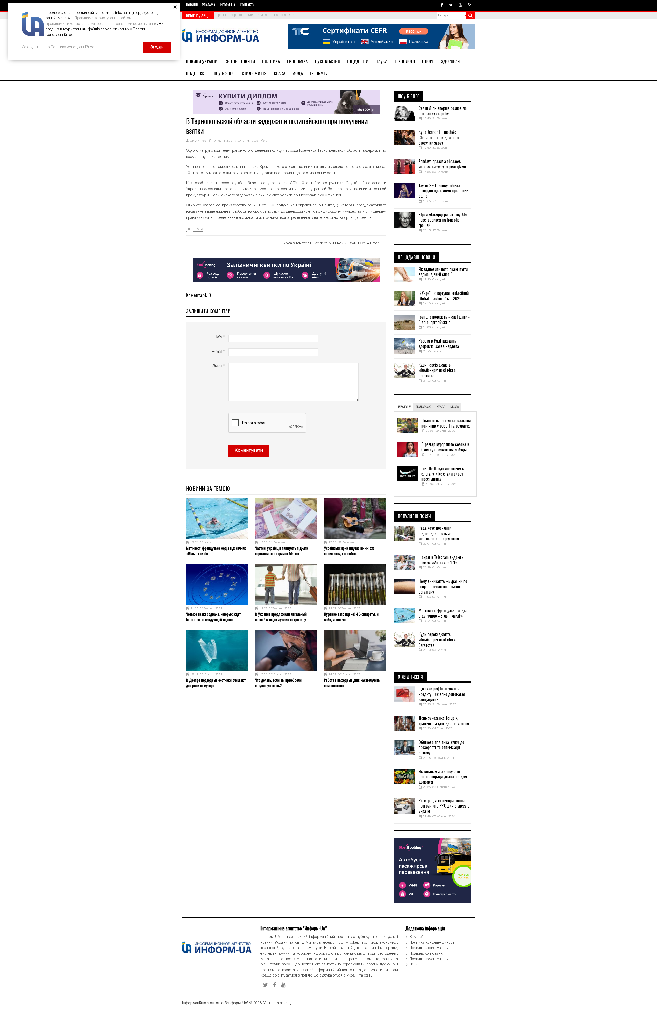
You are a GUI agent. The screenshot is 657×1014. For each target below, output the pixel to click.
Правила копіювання (427, 953)
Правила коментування (429, 959)
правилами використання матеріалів (77, 24)
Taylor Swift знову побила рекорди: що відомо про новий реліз (443, 191)
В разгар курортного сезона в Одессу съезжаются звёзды (445, 447)
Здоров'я (450, 61)
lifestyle (404, 407)
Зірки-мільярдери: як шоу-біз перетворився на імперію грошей (442, 220)
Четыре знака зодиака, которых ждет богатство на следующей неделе (213, 617)
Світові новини (240, 61)
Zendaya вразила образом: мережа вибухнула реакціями (442, 164)
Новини (192, 5)
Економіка (297, 61)
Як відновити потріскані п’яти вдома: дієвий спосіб (443, 272)
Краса (279, 73)
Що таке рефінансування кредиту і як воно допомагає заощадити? (442, 694)
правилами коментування (135, 24)
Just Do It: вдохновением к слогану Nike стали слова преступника (442, 474)
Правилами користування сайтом (103, 18)
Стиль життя (254, 73)
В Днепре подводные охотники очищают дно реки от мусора (216, 683)
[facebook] (442, 5)
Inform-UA (227, 5)
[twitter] (451, 5)
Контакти (247, 5)
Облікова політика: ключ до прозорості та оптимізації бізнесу (441, 748)
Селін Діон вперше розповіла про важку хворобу (443, 111)
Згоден (157, 47)
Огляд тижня (410, 677)
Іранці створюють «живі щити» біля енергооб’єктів (255, 15)
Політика (271, 61)
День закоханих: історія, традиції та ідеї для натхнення (444, 721)
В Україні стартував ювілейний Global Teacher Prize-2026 (444, 296)
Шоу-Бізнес (223, 73)
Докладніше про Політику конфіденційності (59, 47)
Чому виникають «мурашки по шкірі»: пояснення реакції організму (443, 587)
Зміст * (218, 366)
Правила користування (429, 948)
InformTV (319, 73)
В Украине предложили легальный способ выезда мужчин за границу (281, 617)
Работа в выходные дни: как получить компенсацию (352, 683)
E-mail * (218, 352)
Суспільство (327, 61)
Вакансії (416, 937)
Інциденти (358, 61)
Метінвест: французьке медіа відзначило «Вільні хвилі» (216, 551)
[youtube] (460, 5)
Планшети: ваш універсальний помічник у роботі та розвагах (446, 423)
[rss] (470, 5)
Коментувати (249, 450)
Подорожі (195, 73)
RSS (413, 964)
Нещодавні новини (417, 257)
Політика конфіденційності (432, 942)
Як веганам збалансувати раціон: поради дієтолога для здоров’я (443, 777)
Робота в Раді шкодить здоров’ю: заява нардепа (439, 343)
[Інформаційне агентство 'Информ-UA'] (220, 36)
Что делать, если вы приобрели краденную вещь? (278, 683)
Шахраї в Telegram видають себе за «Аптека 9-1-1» (441, 560)
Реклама (208, 5)
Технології (404, 61)
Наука (382, 61)
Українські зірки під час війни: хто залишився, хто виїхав (349, 551)
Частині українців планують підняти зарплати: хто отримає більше (281, 551)
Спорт (428, 61)
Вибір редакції (198, 15)
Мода (297, 73)
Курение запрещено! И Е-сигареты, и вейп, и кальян (351, 617)
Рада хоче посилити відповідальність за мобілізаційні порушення (439, 534)
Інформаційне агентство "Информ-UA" (215, 1003)
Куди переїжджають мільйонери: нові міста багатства (437, 370)
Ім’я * (220, 337)
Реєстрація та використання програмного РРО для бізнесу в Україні (444, 806)
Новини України (201, 61)
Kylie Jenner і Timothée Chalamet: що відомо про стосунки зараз (439, 138)
